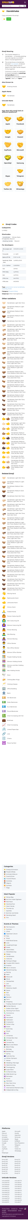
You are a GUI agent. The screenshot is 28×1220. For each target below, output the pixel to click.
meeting (4, 289)
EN (20, 6)
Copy (8, 19)
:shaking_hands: (8, 241)
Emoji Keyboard (12, 1210)
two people (14, 64)
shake (10, 289)
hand (15, 287)
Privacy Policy (6, 1208)
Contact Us (14, 1208)
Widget (4, 1210)
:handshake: (6, 237)
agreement (9, 287)
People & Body (13, 291)
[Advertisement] (14, 35)
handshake (20, 287)
